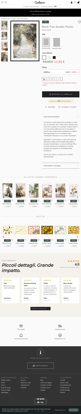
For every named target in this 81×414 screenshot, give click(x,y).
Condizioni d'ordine (46, 385)
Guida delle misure (53, 79)
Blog (41, 380)
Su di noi (23, 380)
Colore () (47, 53)
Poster (3, 383)
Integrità (42, 390)
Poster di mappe (5, 390)
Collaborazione (25, 385)
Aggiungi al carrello (62, 94)
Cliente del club (64, 387)
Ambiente (23, 387)
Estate (49, 30)
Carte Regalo (41, 366)
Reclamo (62, 392)
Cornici (3, 385)
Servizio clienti (64, 383)
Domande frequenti (65, 385)
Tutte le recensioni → (40, 308)
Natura (44, 30)
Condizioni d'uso (45, 387)
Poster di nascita (5, 387)
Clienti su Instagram (46, 383)
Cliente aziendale (65, 390)
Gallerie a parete (5, 380)
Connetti (62, 380)
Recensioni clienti (26, 383)
